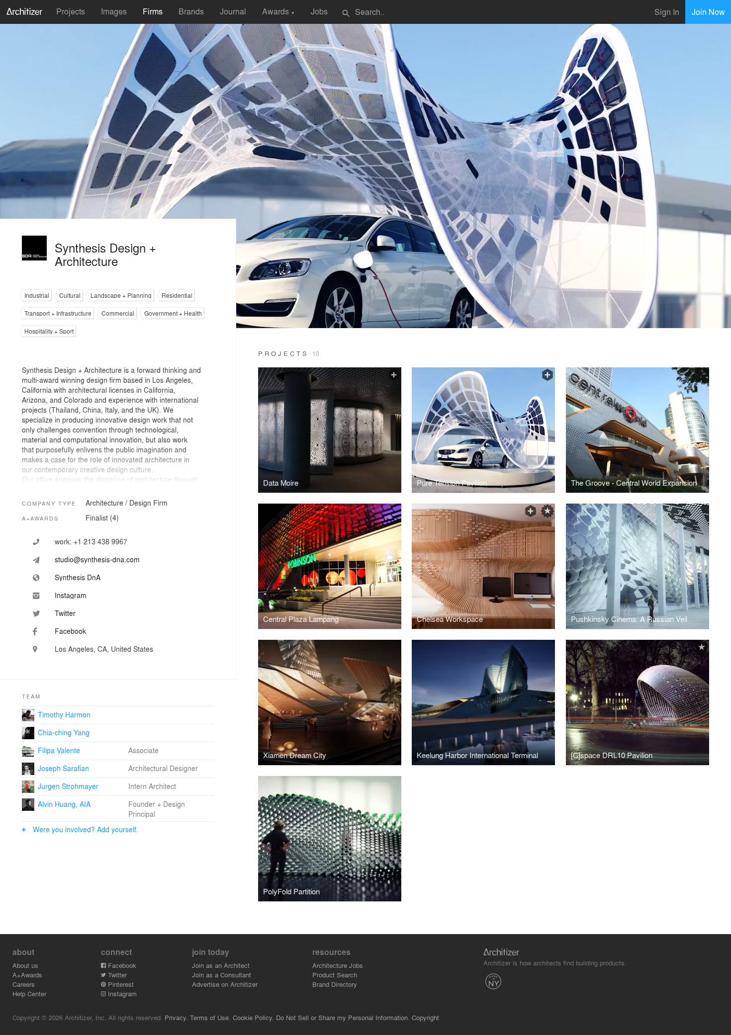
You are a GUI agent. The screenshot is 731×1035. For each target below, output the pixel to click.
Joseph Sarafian (63, 768)
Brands (191, 11)
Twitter (116, 974)
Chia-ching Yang (64, 732)
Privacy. (176, 1017)
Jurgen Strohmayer (68, 786)
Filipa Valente (59, 750)
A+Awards (27, 974)
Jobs (319, 11)
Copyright (425, 1017)
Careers (23, 984)
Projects (70, 11)
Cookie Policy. (253, 1017)
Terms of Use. (210, 1017)
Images (114, 11)
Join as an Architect (221, 965)
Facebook (121, 965)
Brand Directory (334, 984)
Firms (153, 11)
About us (25, 965)
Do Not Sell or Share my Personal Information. (343, 1017)
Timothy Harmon (64, 714)
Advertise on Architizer (225, 984)
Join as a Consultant (221, 974)
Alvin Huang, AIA (64, 804)
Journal (233, 11)
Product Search (334, 974)
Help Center (29, 993)
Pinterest (120, 984)
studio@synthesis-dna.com (97, 559)
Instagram (121, 993)
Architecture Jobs (337, 965)
